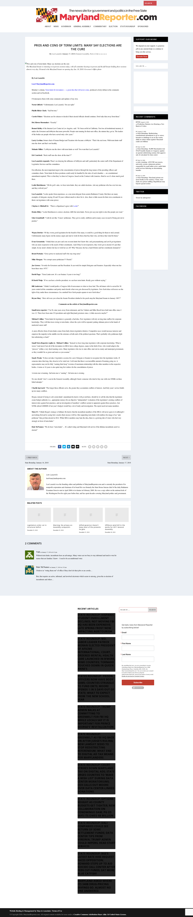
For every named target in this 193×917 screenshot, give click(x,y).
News (56, 26)
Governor (66, 26)
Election (113, 26)
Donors (38, 626)
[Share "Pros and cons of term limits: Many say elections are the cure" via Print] (77, 446)
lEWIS (138, 122)
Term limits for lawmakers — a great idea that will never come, (67, 90)
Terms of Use (57, 911)
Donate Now (142, 56)
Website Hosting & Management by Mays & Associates (30, 911)
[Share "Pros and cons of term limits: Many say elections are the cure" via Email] (73, 446)
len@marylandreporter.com (55, 478)
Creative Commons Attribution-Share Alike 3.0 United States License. (100, 914)
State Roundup (127, 26)
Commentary (99, 26)
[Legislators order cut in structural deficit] (39, 515)
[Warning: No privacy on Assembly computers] (65, 515)
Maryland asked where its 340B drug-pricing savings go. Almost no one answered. (95, 886)
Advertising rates (42, 631)
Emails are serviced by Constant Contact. (133, 676)
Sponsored (143, 26)
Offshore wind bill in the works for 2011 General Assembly (115, 527)
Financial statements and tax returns (48, 621)
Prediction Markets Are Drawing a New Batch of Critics (150, 125)
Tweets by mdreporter (143, 197)
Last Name (126, 654)
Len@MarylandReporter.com (43, 84)
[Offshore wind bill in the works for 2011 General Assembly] (117, 515)
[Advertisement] (152, 88)
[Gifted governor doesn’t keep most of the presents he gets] (91, 515)
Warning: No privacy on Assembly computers (62, 526)
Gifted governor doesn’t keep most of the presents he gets (90, 527)
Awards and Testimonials (45, 615)
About (48, 26)
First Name (126, 643)
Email (124, 632)
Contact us (40, 642)
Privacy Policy (41, 637)
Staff (38, 610)
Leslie (75, 206)
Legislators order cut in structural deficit (36, 526)
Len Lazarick (56, 54)
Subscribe (138, 682)
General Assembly (82, 26)
